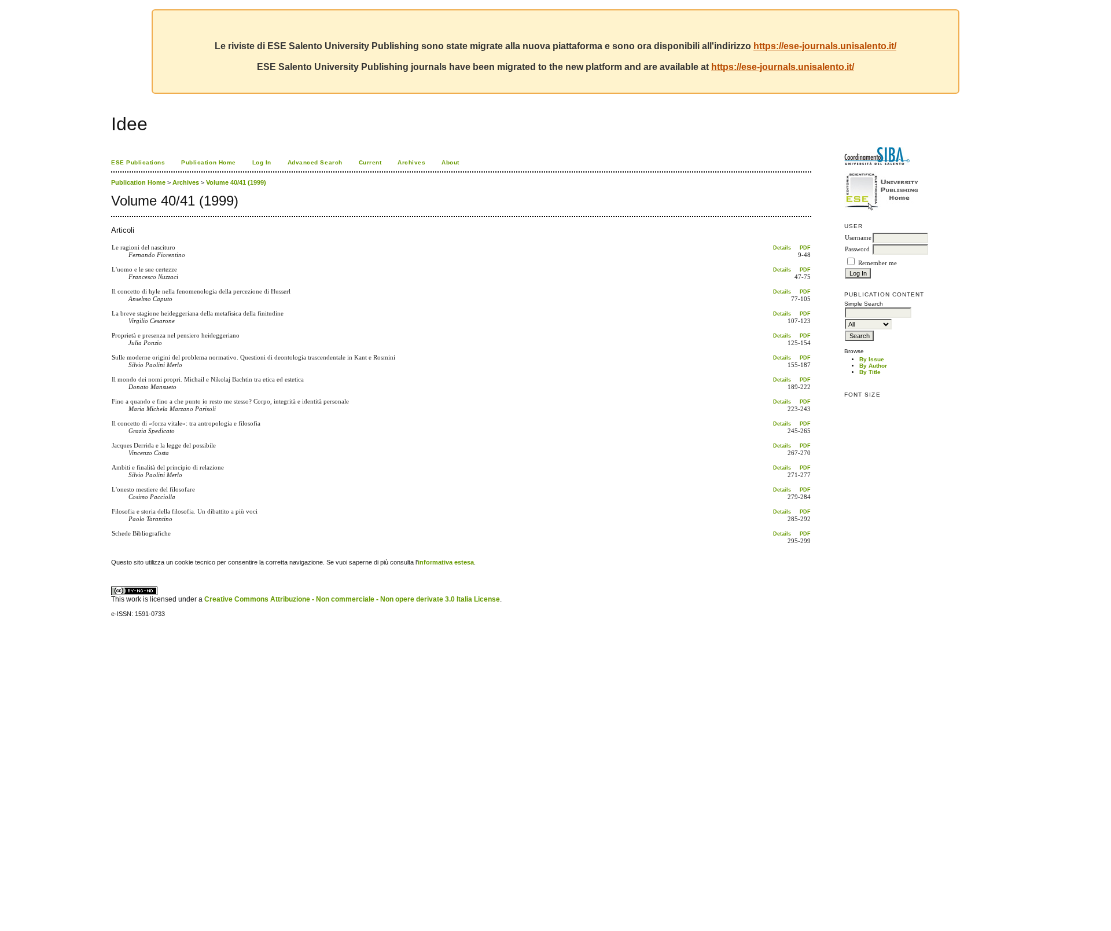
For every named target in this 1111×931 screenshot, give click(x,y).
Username (858, 237)
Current (370, 162)
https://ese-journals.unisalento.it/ (824, 46)
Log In (261, 162)
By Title (870, 372)
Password (857, 249)
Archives (411, 162)
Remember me (877, 263)
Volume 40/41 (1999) (236, 182)
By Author (873, 365)
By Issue (871, 359)
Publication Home (208, 162)
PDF (805, 248)
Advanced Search (315, 162)
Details (782, 248)
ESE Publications (138, 162)
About (450, 162)
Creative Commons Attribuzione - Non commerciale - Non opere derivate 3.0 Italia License (352, 599)
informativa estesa (446, 562)
